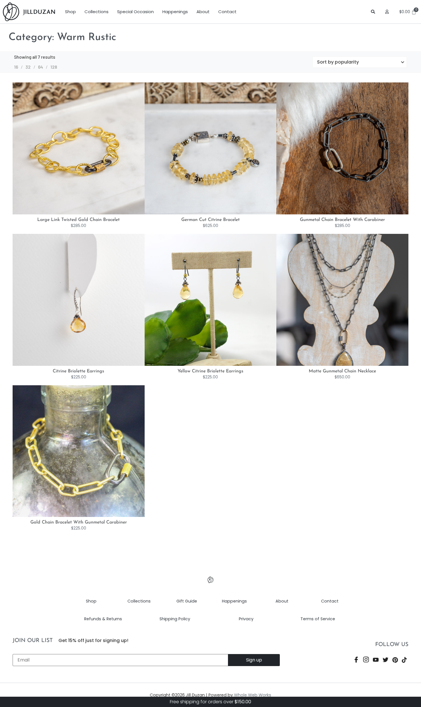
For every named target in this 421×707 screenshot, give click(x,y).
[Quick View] (75, 213)
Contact (227, 12)
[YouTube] (376, 660)
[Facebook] (356, 660)
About (203, 12)
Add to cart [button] (84, 213)
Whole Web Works (252, 695)
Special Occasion (135, 12)
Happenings (175, 12)
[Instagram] (366, 660)
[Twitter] (385, 660)
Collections (96, 12)
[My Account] (388, 11)
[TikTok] (404, 660)
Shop (70, 12)
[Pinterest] (395, 660)
